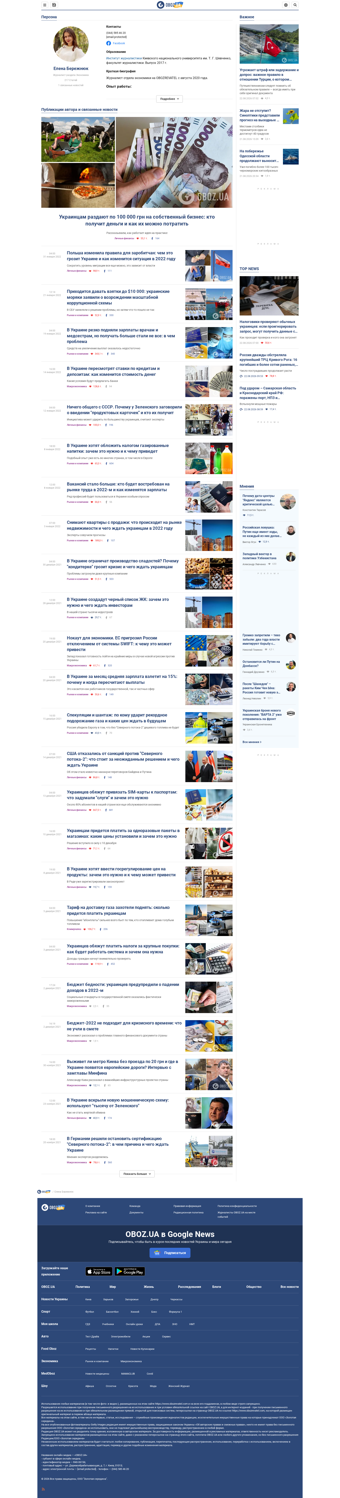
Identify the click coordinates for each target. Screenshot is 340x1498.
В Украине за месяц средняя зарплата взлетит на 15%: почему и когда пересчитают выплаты (122, 679)
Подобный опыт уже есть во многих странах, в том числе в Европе (109, 458)
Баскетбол (112, 1311)
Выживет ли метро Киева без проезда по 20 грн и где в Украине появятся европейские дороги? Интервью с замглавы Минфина (122, 1067)
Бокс (154, 1311)
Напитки (113, 1348)
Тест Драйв (92, 1336)
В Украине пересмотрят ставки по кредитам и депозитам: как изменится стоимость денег (113, 371)
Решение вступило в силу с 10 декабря (91, 843)
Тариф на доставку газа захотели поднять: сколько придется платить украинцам (118, 910)
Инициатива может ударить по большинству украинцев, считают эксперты (115, 419)
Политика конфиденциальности (237, 1206)
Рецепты (90, 1348)
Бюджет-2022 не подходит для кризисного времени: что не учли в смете (124, 1026)
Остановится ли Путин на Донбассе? (261, 664)
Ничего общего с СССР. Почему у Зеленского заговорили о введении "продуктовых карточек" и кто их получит (124, 410)
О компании (92, 1206)
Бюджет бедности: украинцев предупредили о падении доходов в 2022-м (123, 987)
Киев (88, 1299)
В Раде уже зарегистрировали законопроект (96, 881)
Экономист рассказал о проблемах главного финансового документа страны (117, 1035)
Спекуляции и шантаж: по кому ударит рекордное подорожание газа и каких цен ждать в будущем (117, 718)
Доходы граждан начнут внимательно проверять (99, 958)
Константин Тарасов (254, 510)
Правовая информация (187, 1206)
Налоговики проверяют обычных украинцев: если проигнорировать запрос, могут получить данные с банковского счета (268, 327)
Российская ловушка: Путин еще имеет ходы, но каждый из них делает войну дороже (262, 532)
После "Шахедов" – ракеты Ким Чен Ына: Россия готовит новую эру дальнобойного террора (262, 688)
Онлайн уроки (134, 1324)
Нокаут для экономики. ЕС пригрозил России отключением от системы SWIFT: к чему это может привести (119, 643)
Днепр (154, 1299)
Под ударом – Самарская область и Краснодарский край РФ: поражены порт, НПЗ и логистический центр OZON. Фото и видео (269, 393)
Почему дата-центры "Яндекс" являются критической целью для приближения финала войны (258, 500)
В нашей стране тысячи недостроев (90, 612)
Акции (146, 1336)
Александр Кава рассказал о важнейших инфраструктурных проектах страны (117, 1079)
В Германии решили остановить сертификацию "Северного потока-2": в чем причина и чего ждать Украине (118, 1144)
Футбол (89, 1311)
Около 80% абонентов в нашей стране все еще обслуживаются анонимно (114, 804)
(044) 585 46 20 (116, 32)
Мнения (247, 486)
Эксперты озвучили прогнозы (86, 535)
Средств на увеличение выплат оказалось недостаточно (103, 348)
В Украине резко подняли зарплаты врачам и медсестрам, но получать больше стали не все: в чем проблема (121, 335)
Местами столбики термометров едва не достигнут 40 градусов (254, 130)
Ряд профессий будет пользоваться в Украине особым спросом (108, 496)
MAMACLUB (128, 1373)
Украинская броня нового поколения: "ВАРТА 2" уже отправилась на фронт (262, 715)
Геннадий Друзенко (253, 672)
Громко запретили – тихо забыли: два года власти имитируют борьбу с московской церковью (261, 639)
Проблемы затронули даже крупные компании (97, 573)
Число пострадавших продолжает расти (266, 370)
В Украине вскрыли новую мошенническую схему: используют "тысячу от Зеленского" (118, 1103)
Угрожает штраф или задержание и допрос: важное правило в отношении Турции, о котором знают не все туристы (269, 75)
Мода (153, 1386)
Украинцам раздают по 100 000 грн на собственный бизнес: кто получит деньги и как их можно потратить (137, 220)
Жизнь (149, 1287)
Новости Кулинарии (142, 1348)
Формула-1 (175, 1311)
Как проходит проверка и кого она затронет (268, 337)
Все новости (290, 1287)
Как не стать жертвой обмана (86, 1112)
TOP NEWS (249, 268)
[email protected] (86, 1469)
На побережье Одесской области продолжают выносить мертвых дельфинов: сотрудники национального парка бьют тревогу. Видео (259, 156)
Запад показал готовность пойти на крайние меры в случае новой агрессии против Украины (121, 658)
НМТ (192, 1324)
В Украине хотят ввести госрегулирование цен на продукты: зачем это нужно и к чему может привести (121, 871)
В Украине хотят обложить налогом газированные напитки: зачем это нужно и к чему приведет (118, 448)
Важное (247, 17)
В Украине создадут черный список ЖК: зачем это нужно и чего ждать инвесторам (118, 602)
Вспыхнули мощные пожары (258, 404)
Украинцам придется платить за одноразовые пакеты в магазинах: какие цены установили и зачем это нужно (123, 833)
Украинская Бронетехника (257, 724)
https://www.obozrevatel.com (171, 1403)
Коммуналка (74, 929)
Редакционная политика (188, 1212)
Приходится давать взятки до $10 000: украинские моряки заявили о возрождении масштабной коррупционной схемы (118, 297)
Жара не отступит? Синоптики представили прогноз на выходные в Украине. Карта (260, 116)
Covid (150, 1373)
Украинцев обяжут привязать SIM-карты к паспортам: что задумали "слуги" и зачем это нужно (122, 795)
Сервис (166, 1336)
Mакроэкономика (77, 386)
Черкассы (176, 1299)
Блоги (216, 1287)
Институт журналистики (124, 58)
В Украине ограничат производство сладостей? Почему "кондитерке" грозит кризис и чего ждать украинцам (123, 563)
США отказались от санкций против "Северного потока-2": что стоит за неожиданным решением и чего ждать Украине (123, 759)
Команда (134, 1206)
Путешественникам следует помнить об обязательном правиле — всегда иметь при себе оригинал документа (267, 89)
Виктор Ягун (249, 542)
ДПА (157, 1324)
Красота (133, 1386)
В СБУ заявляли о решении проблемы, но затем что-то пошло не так (110, 309)
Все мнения (251, 742)
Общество (253, 1287)
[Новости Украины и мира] (44, 1192)
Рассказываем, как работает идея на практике (136, 232)
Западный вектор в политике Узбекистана (259, 556)
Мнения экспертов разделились (87, 1157)
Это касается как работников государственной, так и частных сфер (110, 689)
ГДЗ (87, 1324)
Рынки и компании (77, 315)
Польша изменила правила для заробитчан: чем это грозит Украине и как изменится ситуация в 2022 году (121, 255)
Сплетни (111, 1386)
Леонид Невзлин (252, 698)
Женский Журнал (179, 1386)
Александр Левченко (254, 564)
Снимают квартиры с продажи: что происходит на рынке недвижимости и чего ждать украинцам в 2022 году (124, 525)
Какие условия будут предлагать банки (92, 381)
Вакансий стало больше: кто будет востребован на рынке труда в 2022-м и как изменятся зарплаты (118, 487)
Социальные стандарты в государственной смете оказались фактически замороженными (114, 998)
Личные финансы (124, 238)
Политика (83, 1287)
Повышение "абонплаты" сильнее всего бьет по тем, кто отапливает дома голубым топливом (120, 922)
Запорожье (132, 1299)
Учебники (108, 1324)
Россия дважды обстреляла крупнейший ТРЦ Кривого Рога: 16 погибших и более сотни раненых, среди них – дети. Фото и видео (268, 360)
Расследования (189, 1287)
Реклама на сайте (96, 1212)
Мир (113, 1287)
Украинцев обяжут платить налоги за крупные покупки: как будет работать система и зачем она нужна (123, 948)
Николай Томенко (252, 649)
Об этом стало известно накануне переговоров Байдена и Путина (109, 771)
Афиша (89, 1386)
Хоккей (135, 1311)
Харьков (108, 1299)
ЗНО (174, 1324)
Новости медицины (97, 1373)
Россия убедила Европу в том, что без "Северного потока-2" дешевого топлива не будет (123, 727)
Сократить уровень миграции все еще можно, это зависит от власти (111, 265)
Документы (136, 1212)
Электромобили (120, 1336)
